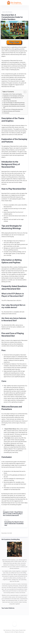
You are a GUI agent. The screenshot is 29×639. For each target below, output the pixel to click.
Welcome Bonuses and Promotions (11, 111)
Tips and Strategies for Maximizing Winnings (14, 102)
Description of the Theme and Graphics (12, 94)
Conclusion (6, 113)
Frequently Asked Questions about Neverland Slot (14, 107)
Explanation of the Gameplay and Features (13, 95)
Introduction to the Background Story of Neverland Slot (13, 98)
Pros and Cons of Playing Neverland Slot (13, 109)
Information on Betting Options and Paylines (14, 104)
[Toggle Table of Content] (24, 92)
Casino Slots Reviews (7, 11)
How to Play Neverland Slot (10, 101)
